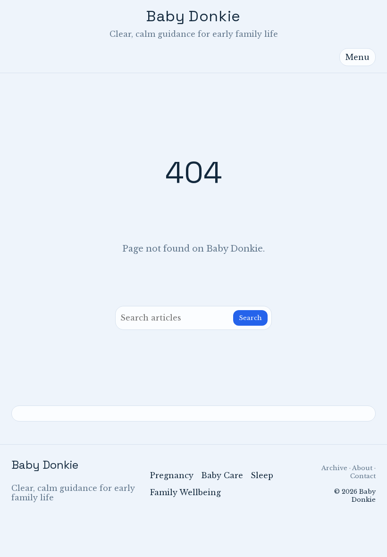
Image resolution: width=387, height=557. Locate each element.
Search (250, 318)
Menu (357, 57)
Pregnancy (172, 475)
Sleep (262, 475)
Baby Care (222, 475)
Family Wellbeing (185, 492)
